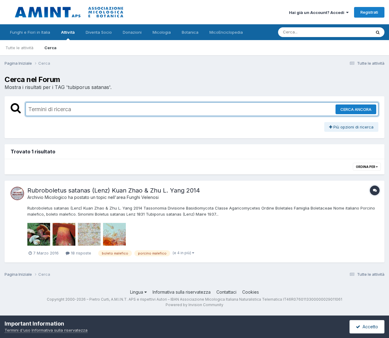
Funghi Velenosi (143, 197)
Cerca (50, 47)
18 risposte (80, 253)
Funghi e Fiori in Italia (30, 32)
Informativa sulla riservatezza (182, 292)
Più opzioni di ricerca (353, 127)
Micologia (162, 32)
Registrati (369, 12)
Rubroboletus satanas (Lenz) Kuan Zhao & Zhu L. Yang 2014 (113, 190)
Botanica (190, 32)
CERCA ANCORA (355, 109)
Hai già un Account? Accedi (317, 12)
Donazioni (132, 32)
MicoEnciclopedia (226, 32)
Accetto (369, 326)
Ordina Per (366, 167)
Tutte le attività (19, 47)
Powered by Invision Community (194, 304)
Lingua (137, 292)
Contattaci (226, 292)
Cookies (250, 292)
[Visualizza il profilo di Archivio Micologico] (17, 193)
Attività (68, 32)
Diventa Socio (99, 32)
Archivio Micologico (47, 197)
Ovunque (354, 32)
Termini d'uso (17, 330)
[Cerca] (377, 32)
